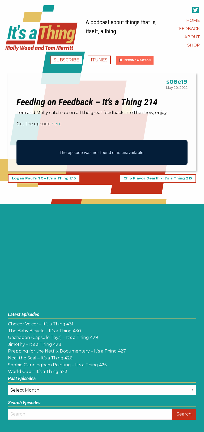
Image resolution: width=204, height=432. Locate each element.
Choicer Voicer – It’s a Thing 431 (40, 323)
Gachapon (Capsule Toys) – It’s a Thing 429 (53, 337)
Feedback (188, 28)
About (192, 36)
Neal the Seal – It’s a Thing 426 (40, 357)
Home (193, 20)
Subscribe (66, 59)
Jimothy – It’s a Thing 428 (34, 344)
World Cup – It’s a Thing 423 (37, 371)
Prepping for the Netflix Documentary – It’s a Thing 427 (67, 351)
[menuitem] (193, 20)
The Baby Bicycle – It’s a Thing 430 (44, 330)
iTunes (99, 59)
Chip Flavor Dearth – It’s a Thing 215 (158, 179)
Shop (193, 45)
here (57, 123)
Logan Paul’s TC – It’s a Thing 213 (44, 179)
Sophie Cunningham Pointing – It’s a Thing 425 (57, 364)
